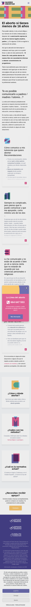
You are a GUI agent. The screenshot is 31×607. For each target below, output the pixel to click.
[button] (26, 288)
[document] (15, 303)
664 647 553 (18, 302)
